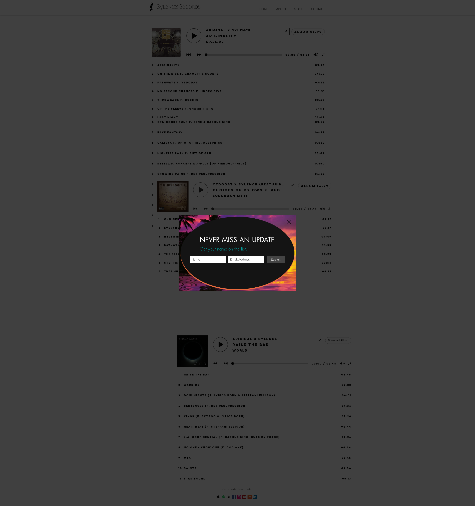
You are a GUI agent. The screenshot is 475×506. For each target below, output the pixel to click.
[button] (289, 222)
